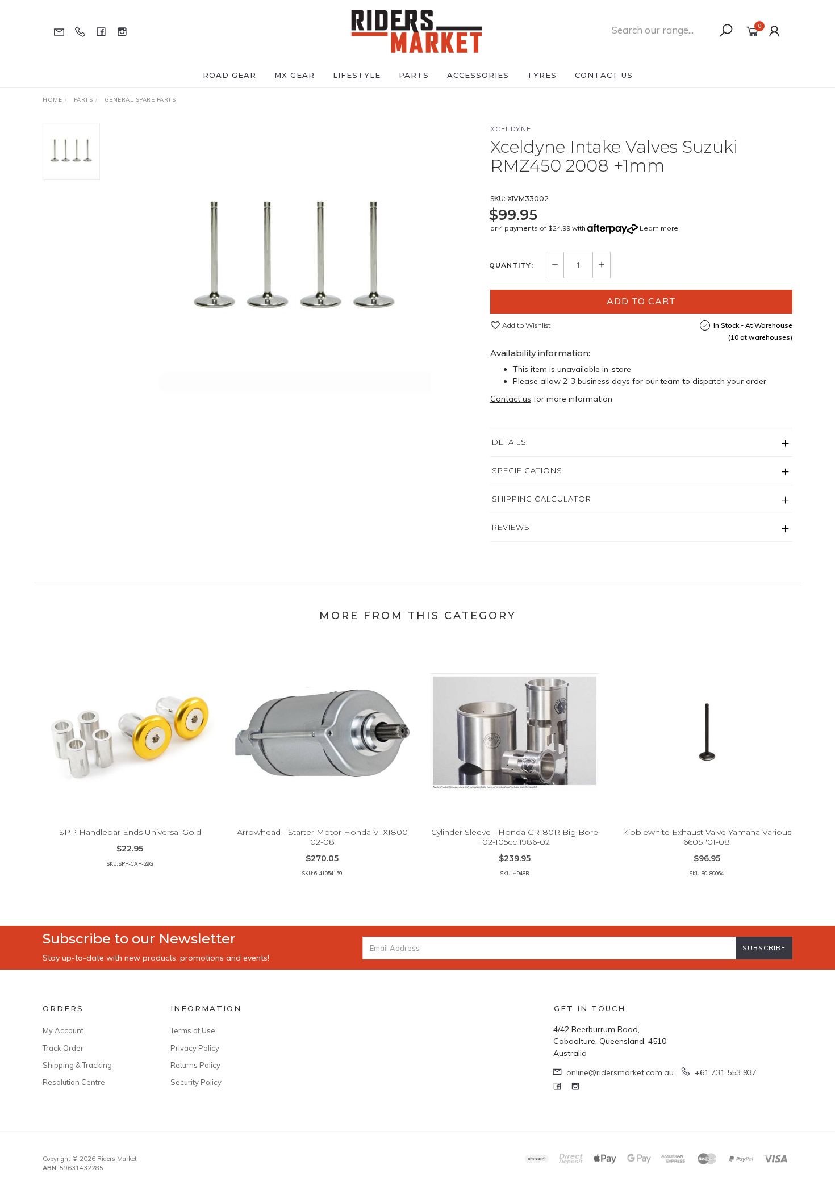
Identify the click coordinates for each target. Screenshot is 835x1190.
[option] (295, 259)
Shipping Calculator (541, 498)
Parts (414, 75)
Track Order (63, 1048)
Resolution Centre (74, 1082)
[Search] (726, 31)
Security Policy (196, 1082)
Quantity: (511, 265)
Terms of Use (192, 1030)
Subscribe (764, 947)
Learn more (659, 228)
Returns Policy (195, 1065)
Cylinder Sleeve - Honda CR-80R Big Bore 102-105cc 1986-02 (514, 837)
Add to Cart (641, 301)
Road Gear (229, 75)
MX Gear (294, 75)
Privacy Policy (194, 1048)
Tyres (542, 75)
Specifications (527, 470)
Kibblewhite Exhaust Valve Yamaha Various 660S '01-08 (707, 837)
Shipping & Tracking (77, 1065)
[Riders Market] (416, 31)
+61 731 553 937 (726, 1072)
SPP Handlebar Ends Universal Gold (130, 832)
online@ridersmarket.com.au (620, 1072)
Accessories (478, 75)
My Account (63, 1030)
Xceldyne (511, 128)
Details (509, 441)
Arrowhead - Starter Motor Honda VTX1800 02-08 (322, 837)
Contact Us (604, 75)
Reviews (511, 527)
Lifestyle (357, 75)
